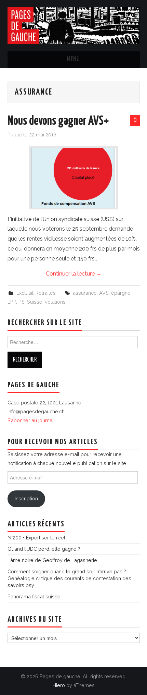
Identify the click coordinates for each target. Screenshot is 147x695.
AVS (104, 293)
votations (55, 302)
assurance (85, 293)
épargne (121, 293)
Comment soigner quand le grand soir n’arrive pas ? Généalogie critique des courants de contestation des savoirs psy (69, 578)
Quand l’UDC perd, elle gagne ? (44, 549)
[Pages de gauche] (74, 25)
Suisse (34, 302)
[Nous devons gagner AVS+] (73, 178)
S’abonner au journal (31, 420)
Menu (73, 59)
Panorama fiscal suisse (34, 596)
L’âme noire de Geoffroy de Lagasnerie (52, 560)
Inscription (26, 498)
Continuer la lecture (74, 273)
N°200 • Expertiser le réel (36, 537)
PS (21, 302)
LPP (12, 302)
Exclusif (24, 293)
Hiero (59, 685)
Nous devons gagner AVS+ (58, 121)
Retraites (46, 293)
